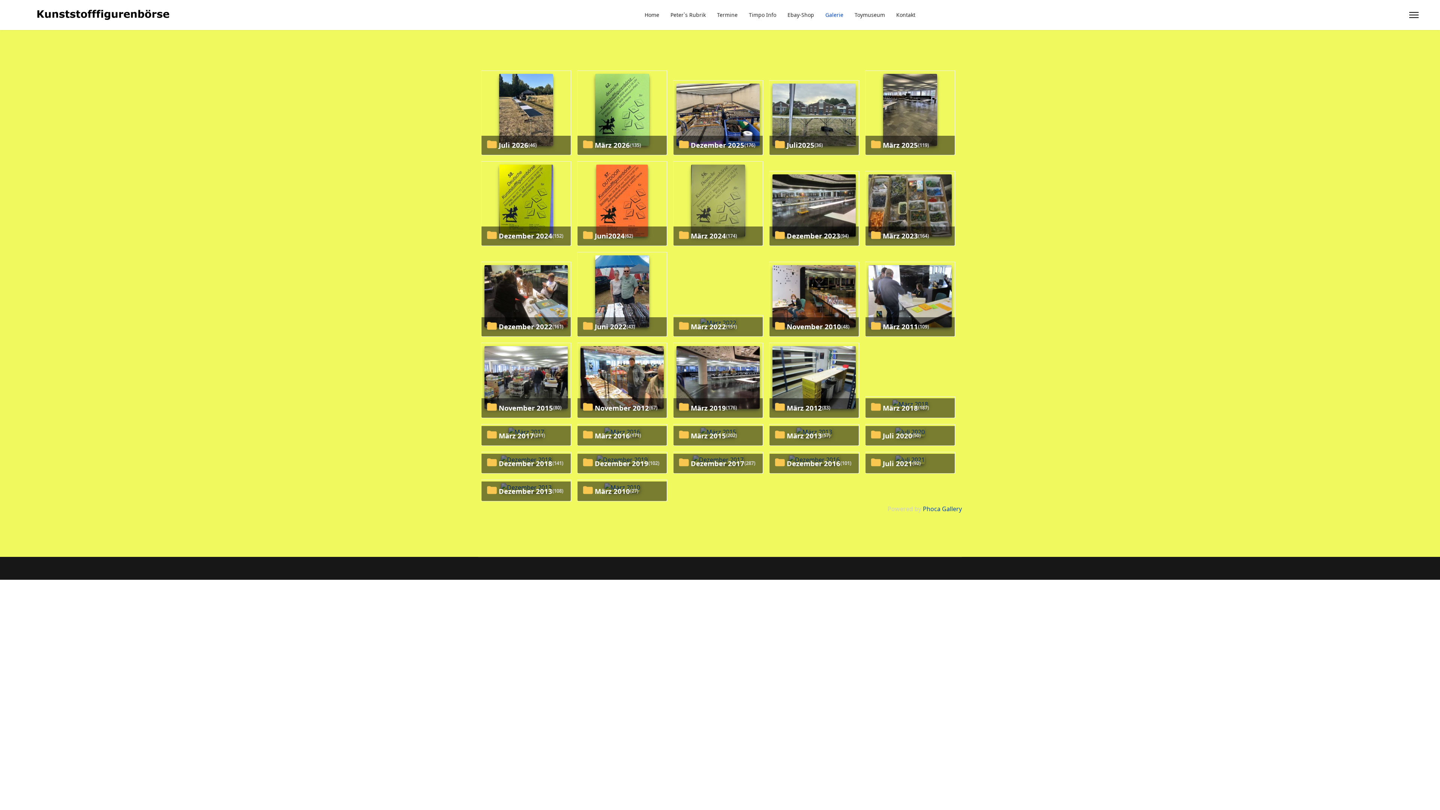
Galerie (834, 14)
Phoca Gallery (942, 509)
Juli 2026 (513, 145)
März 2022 (708, 326)
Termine (727, 14)
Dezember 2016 (813, 463)
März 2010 (612, 491)
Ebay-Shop (801, 14)
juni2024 (610, 235)
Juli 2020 (897, 435)
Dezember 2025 (717, 145)
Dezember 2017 (717, 463)
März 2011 (900, 326)
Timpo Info (762, 14)
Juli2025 (800, 145)
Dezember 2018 (525, 463)
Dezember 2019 (621, 463)
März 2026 (612, 145)
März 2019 (708, 407)
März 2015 (708, 435)
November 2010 (814, 326)
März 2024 (708, 235)
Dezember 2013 (525, 491)
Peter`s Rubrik (688, 14)
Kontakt (905, 14)
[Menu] (1414, 15)
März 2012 (804, 407)
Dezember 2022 (525, 326)
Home (652, 14)
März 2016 (612, 435)
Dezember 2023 (813, 235)
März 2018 (900, 407)
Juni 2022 (611, 326)
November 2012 (622, 407)
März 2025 (900, 145)
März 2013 (804, 435)
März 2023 (900, 235)
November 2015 (526, 407)
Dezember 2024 (525, 235)
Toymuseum (870, 14)
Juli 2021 (897, 463)
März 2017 (516, 435)
